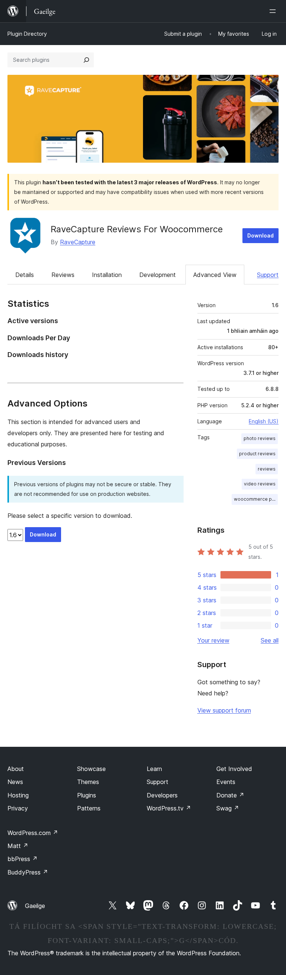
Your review (213, 640)
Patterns (89, 808)
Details (24, 274)
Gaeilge (35, 905)
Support (268, 274)
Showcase (91, 768)
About (15, 768)
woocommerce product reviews (256, 499)
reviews (267, 469)
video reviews (260, 484)
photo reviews (260, 438)
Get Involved (234, 768)
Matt (17, 846)
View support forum (224, 710)
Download (260, 235)
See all (270, 640)
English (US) (264, 421)
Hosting (18, 795)
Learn (154, 768)
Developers (162, 795)
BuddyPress (27, 872)
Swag (227, 808)
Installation (107, 274)
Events (225, 782)
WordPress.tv (169, 808)
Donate (230, 795)
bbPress (22, 859)
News (15, 782)
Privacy (17, 808)
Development (157, 274)
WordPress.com (32, 833)
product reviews (257, 453)
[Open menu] (274, 11)
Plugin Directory (27, 34)
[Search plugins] (86, 59)
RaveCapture (77, 242)
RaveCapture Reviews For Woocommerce (137, 229)
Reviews (62, 274)
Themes (88, 782)
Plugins (86, 795)
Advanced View (214, 274)
